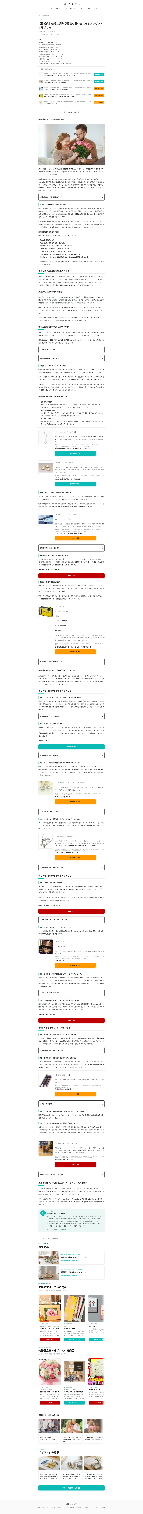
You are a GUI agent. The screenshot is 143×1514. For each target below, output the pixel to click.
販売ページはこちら (74, 1339)
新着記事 (72, 1507)
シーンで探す (49, 8)
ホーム (39, 15)
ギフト (76, 8)
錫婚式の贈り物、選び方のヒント (49, 52)
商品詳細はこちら (99, 74)
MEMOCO (71, 4)
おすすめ (94, 8)
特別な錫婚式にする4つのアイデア (50, 49)
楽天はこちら (71, 575)
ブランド (82, 8)
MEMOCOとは (79, 1507)
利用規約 (86, 1507)
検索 (66, 8)
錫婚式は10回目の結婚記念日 (48, 42)
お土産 (88, 8)
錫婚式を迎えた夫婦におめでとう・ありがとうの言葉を (56, 64)
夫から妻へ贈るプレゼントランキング (51, 56)
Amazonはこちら (98, 88)
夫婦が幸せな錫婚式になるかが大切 (50, 45)
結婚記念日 (55, 1238)
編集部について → (66, 1229)
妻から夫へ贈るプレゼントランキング (51, 59)
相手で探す (59, 8)
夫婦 (47, 1238)
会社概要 (103, 1507)
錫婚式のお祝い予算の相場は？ (49, 47)
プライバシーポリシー (94, 1507)
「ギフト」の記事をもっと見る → (71, 1488)
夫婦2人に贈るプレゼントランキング (50, 61)
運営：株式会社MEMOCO (53, 1229)
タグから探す (65, 1507)
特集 (71, 8)
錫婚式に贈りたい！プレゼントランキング (52, 54)
